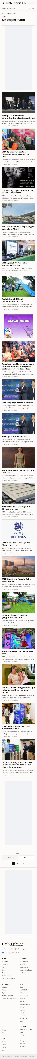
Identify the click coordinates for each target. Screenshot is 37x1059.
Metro (4, 967)
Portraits (4, 990)
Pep (3, 993)
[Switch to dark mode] (25, 3)
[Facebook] (3, 953)
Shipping (4, 987)
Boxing (4, 1041)
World (3, 973)
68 (23, 863)
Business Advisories (8, 996)
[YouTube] (13, 953)
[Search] (22, 3)
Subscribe (31, 3)
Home (3, 13)
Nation (4, 970)
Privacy (22, 1041)
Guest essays (24, 967)
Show (21, 987)
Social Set (23, 998)
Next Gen (22, 1013)
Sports (4, 1027)
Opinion (23, 958)
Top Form (22, 1010)
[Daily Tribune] (12, 944)
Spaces (22, 1001)
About (21, 1032)
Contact (22, 1035)
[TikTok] (19, 953)
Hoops (4, 1030)
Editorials (22, 964)
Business (5, 984)
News (4, 958)
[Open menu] (3, 3)
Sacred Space (24, 1016)
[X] (6, 953)
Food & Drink (23, 990)
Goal (3, 1039)
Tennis (4, 1044)
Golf (3, 1036)
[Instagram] (9, 953)
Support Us (23, 1046)
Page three (5, 964)
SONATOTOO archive (26, 1029)
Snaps (21, 1021)
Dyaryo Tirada (6, 976)
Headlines (5, 961)
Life (21, 984)
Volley (4, 1033)
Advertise (22, 1038)
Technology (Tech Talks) (9, 998)
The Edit (22, 1007)
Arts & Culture (24, 996)
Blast (3, 1050)
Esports (4, 1047)
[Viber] (16, 953)
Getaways (23, 993)
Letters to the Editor (26, 970)
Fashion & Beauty (25, 1004)
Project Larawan (24, 1019)
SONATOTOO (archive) (8, 979)
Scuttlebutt (23, 973)
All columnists (24, 961)
